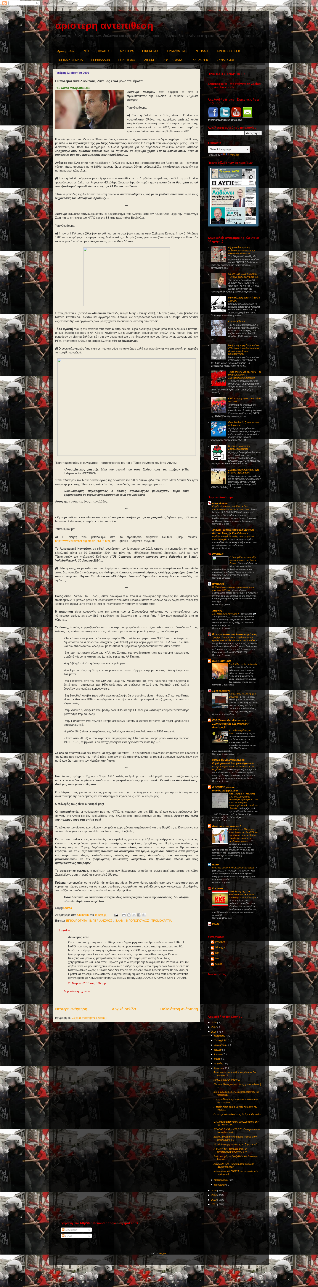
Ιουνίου (218, 1054)
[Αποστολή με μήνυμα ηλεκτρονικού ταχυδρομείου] (124, 915)
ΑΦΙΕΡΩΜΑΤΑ (173, 60)
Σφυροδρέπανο (221, 690)
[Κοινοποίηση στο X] (134, 915)
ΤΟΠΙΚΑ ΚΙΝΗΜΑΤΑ (70, 60)
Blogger (163, 1253)
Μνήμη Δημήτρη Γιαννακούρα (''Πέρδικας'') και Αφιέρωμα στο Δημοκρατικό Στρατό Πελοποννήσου (244, 349)
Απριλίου (219, 1063)
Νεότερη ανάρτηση (71, 1009)
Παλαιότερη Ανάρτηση (179, 1009)
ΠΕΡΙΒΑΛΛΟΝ (100, 60)
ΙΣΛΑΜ (119, 920)
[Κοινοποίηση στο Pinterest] (144, 915)
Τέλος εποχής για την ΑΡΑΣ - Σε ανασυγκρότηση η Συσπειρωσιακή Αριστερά (244, 375)
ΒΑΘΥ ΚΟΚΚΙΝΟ (221, 661)
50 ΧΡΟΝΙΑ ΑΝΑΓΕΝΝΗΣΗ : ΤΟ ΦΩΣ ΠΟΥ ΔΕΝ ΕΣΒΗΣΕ (243, 275)
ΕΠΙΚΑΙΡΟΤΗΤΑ (77, 920)
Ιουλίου (218, 1049)
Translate (234, 155)
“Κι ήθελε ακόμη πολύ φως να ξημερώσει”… (236, 1144)
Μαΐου (217, 1059)
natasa (218, 964)
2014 (214, 1195)
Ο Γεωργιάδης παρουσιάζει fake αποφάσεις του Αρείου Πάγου (243, 560)
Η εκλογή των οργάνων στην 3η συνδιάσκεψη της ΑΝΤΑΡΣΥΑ (230, 1150)
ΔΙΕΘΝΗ (149, 60)
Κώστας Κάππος (236, 321)
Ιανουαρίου (220, 1184)
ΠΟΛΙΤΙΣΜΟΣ (127, 60)
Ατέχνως (217, 610)
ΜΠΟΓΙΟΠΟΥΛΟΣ (138, 920)
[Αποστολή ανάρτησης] (116, 914)
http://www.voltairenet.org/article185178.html (83, 540)
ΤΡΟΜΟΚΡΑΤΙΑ (161, 920)
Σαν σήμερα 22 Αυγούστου (225, 614)
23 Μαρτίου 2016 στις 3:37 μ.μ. (87, 983)
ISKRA (216, 864)
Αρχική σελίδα (66, 51)
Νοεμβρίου (220, 1035)
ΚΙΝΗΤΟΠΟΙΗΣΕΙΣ (229, 51)
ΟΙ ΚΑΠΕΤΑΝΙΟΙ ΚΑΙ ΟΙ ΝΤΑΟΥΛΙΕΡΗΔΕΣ (233, 868)
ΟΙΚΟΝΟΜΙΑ (150, 51)
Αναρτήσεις (70, 1230)
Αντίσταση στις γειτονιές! (226, 826)
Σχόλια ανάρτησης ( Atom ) (89, 1017)
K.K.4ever (217, 888)
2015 (214, 1190)
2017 (214, 1027)
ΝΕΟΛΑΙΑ (202, 51)
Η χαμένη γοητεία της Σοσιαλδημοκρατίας (239, 447)
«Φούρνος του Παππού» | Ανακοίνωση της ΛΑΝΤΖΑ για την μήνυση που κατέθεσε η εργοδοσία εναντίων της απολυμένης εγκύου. (243, 835)
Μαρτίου (218, 1068)
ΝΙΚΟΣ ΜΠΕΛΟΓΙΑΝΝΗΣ (227, 1079)
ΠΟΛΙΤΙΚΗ (104, 51)
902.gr (215, 924)
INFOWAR (217, 554)
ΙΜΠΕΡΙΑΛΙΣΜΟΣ (101, 920)
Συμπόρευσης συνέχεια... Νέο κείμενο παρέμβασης (243, 471)
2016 (214, 1031)
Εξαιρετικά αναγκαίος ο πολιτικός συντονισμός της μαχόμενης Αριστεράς (241, 250)
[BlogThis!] (129, 915)
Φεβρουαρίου (221, 1180)
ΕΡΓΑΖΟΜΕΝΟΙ (177, 51)
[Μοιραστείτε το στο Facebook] (139, 915)
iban (217, 958)
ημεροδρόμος (220, 503)
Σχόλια (68, 1236)
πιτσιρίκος (218, 584)
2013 (214, 1200)
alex (217, 953)
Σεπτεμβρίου (221, 1040)
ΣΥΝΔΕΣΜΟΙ (225, 60)
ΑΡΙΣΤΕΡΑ (127, 51)
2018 (214, 1022)
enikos (67, 908)
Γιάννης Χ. (220, 947)
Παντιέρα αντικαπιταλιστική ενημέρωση (234, 634)
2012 (214, 1204)
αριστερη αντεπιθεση (104, 25)
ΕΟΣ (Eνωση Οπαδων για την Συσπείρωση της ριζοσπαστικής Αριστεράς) (230, 724)
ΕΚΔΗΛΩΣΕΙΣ (200, 60)
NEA (87, 51)
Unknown (220, 941)
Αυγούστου (220, 1045)
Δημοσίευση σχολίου (77, 991)
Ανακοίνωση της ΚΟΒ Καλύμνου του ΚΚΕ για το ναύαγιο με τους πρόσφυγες (243, 894)
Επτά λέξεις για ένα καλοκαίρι (243, 664)
